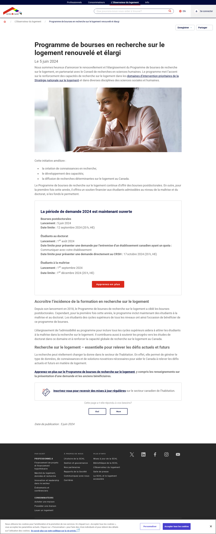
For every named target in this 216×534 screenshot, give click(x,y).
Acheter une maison (45, 502)
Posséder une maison (45, 506)
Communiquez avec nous (76, 476)
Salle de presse (101, 472)
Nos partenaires (72, 467)
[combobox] (134, 11)
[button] (170, 11)
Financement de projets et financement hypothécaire (46, 466)
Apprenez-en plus (108, 284)
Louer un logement (44, 510)
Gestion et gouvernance (76, 463)
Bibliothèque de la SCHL (105, 463)
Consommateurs (44, 498)
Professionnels (44, 459)
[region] (108, 526)
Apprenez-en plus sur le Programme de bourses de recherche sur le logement (85, 371)
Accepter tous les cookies (177, 526)
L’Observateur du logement (28, 21)
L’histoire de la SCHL (74, 459)
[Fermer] (210, 526)
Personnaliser (150, 526)
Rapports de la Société (75, 472)
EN (184, 11)
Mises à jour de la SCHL (105, 459)
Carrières (68, 480)
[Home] (5, 21)
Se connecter (206, 11)
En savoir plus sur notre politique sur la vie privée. (54, 531)
